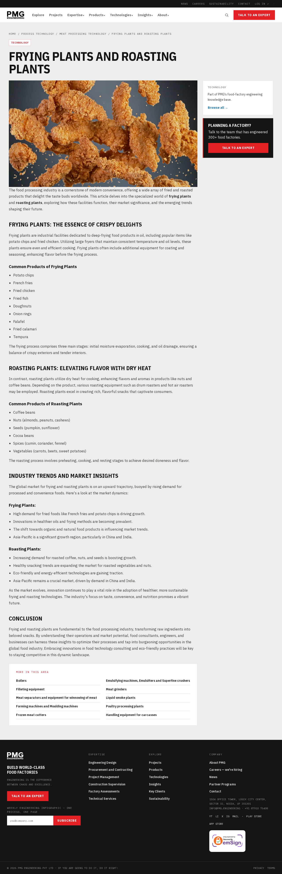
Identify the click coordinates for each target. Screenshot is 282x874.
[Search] (226, 15)
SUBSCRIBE (66, 821)
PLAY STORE (254, 816)
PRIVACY (258, 868)
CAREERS (198, 3)
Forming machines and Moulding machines (47, 706)
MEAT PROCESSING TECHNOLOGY (82, 33)
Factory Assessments (104, 791)
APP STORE (216, 823)
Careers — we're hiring (225, 770)
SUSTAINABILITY (221, 3)
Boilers (21, 681)
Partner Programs (222, 784)
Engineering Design (102, 763)
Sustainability (159, 799)
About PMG (217, 763)
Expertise (75, 15)
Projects (56, 15)
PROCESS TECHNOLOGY (37, 33)
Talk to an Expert (254, 15)
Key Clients (157, 791)
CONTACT (244, 3)
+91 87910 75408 (256, 808)
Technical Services (102, 799)
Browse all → (218, 108)
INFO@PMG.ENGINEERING (224, 808)
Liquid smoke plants (120, 698)
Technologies (120, 15)
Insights (144, 15)
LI (217, 816)
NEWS (184, 3)
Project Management (104, 777)
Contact (215, 791)
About (162, 15)
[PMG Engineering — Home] (15, 15)
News (213, 777)
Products (96, 15)
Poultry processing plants (124, 706)
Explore (38, 15)
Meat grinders (116, 689)
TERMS (271, 868)
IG (227, 816)
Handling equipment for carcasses (131, 715)
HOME (12, 33)
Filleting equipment (30, 689)
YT (210, 816)
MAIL (235, 816)
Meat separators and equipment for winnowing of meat (56, 698)
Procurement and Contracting (110, 770)
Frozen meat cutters (31, 715)
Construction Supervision (107, 784)
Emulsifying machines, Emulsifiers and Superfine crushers (148, 681)
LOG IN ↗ (262, 3)
